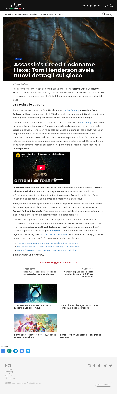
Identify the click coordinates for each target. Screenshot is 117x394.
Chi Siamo (8, 369)
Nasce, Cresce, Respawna (54, 234)
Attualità (9, 14)
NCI (8, 365)
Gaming (33, 14)
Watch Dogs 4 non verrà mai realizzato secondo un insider (47, 250)
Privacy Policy (10, 378)
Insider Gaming (71, 110)
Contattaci (9, 374)
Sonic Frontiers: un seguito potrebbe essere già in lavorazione (48, 246)
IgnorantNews (21, 14)
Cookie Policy (10, 376)
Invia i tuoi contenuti (103, 384)
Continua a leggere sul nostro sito (58, 262)
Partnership (9, 372)
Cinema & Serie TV (48, 14)
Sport (61, 14)
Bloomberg (85, 122)
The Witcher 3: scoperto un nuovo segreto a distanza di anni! (48, 243)
